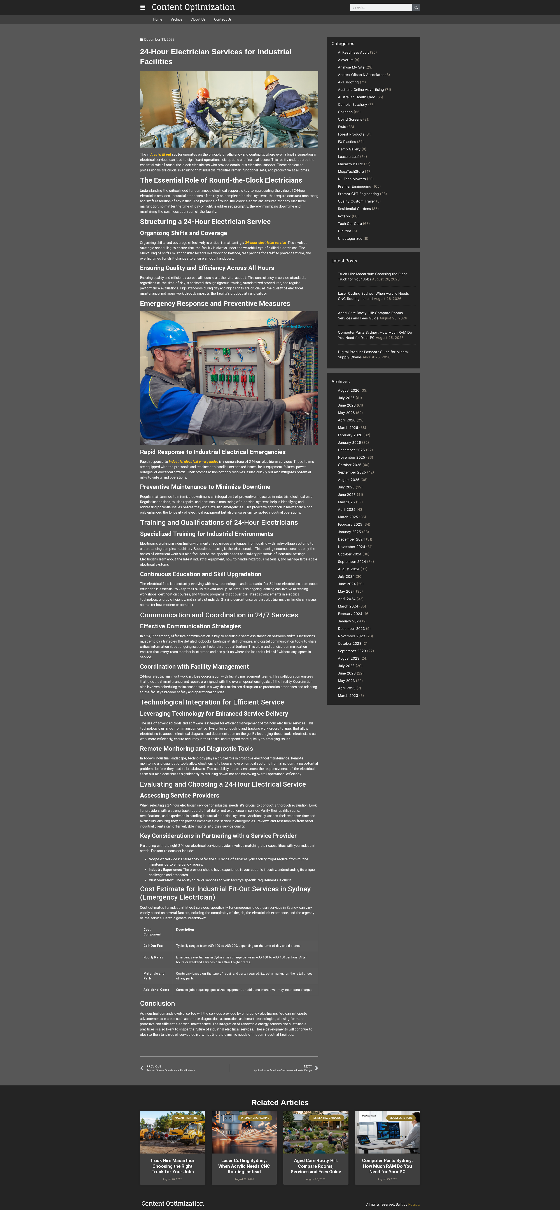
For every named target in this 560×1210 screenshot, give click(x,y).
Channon (345, 112)
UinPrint (344, 231)
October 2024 (349, 554)
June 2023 (347, 673)
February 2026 (350, 435)
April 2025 (346, 509)
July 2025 (346, 487)
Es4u (342, 127)
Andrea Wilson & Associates (361, 74)
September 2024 (352, 561)
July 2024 (346, 576)
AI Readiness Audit (353, 52)
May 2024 (346, 591)
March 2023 (348, 695)
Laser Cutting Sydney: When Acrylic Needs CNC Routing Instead (244, 1166)
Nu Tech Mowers (352, 179)
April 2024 (346, 599)
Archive (176, 19)
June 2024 (347, 584)
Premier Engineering (354, 186)
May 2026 (346, 412)
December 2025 (351, 450)
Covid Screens (350, 119)
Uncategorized (350, 238)
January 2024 (349, 621)
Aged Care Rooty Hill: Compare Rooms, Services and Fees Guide (316, 1166)
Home (157, 19)
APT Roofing (348, 82)
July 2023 (346, 666)
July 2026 (346, 398)
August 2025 (348, 479)
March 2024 (348, 606)
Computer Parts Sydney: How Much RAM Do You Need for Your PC (387, 1166)
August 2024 (348, 569)
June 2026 (347, 405)
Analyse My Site (351, 67)
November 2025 (351, 457)
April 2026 (346, 420)
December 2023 (351, 628)
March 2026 (348, 427)
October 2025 (349, 465)
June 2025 (347, 494)
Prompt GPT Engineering (358, 194)
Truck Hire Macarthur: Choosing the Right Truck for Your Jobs (173, 1166)
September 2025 (352, 472)
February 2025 (350, 524)
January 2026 (349, 442)
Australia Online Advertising (361, 89)
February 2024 (350, 613)
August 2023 (348, 658)
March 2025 (348, 517)
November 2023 (351, 636)
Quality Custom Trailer (356, 201)
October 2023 (349, 643)
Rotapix (344, 216)
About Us (198, 19)
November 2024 (351, 546)
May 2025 (346, 502)
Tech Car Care (350, 223)
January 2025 (349, 532)
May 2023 (346, 680)
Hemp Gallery (349, 149)
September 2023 (352, 651)
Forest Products (351, 134)
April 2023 (346, 688)
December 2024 (351, 539)
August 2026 (348, 390)
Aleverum (346, 60)
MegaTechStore (351, 171)
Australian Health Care (356, 97)
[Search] (416, 7)
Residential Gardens (354, 208)
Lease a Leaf (348, 156)
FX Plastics (347, 141)
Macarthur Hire (350, 164)
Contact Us (223, 19)
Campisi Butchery (352, 104)
